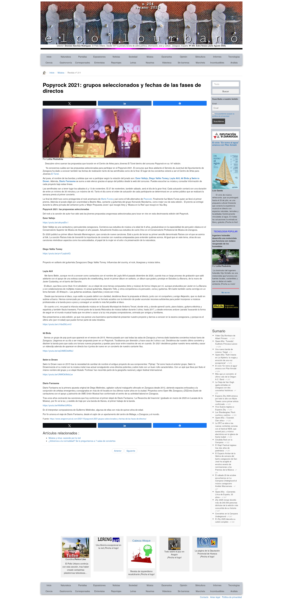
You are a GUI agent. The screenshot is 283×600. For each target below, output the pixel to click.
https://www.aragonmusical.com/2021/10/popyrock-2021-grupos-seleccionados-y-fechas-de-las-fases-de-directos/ (98, 418)
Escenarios (167, 56)
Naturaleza (66, 56)
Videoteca (166, 62)
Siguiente (130, 450)
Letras (133, 62)
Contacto (204, 597)
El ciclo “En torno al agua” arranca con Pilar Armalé (225, 143)
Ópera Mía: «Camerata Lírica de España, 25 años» (225, 494)
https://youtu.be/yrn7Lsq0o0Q (56, 253)
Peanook (148, 198)
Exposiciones (99, 56)
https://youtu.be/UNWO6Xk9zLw (58, 374)
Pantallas (82, 56)
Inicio (49, 56)
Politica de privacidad (232, 597)
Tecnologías (234, 56)
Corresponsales (82, 62)
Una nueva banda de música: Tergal (224, 350)
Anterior (117, 450)
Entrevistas (99, 62)
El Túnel (55, 173)
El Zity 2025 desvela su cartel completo (225, 520)
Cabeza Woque (141, 540)
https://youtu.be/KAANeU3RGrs (57, 405)
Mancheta (200, 62)
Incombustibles (217, 62)
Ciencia (49, 62)
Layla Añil (175, 178)
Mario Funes (107, 198)
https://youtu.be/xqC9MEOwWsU (58, 350)
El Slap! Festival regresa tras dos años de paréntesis (225, 448)
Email (214, 103)
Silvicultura (200, 56)
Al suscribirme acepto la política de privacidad (223, 115)
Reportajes (116, 62)
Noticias (116, 56)
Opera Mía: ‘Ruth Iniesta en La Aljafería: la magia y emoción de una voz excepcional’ (226, 358)
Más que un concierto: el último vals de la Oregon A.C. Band (225, 376)
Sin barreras (183, 62)
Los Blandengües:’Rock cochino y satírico (225, 413)
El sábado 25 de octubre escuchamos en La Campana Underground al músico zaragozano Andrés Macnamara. (226, 482)
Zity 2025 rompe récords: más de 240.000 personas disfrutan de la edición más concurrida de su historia (226, 505)
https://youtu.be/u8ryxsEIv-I (55, 222)
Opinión (183, 56)
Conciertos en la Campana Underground (226, 515)
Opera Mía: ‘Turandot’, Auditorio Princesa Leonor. (226, 344)
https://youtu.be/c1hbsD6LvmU (57, 324)
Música (150, 56)
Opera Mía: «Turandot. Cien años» (224, 419)
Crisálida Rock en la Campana (223, 441)
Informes (217, 56)
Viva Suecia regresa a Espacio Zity (224, 408)
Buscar (225, 91)
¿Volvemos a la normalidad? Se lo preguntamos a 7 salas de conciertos (82, 440)
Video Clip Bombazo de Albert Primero (225, 337)
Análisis (234, 62)
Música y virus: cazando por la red (65, 437)
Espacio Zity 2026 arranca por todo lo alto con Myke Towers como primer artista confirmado (226, 399)
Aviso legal (215, 597)
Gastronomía (66, 62)
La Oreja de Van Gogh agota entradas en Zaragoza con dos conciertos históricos (225, 387)
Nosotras (150, 62)
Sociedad (133, 56)
